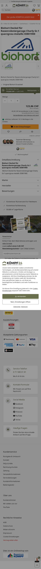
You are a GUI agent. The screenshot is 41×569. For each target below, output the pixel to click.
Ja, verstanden (20, 296)
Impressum (24, 307)
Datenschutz (16, 307)
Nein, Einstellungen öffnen (20, 302)
